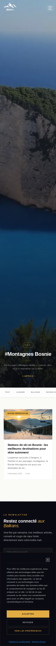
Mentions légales (39, 642)
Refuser (28, 622)
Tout (7, 392)
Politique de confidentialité (19, 642)
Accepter (28, 614)
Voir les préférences (28, 631)
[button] (47, 559)
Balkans (35, 392)
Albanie (20, 392)
